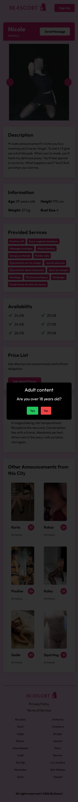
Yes (32, 411)
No (46, 411)
